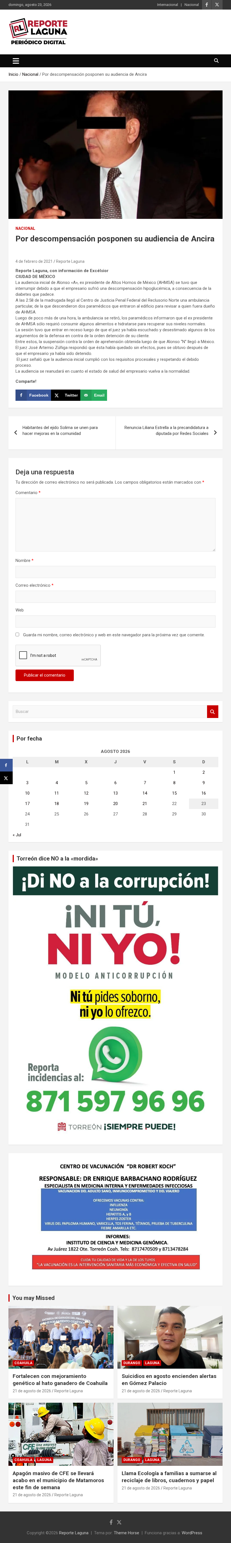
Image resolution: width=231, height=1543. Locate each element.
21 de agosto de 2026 (32, 1391)
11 (56, 793)
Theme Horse (126, 1532)
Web (19, 610)
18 (56, 803)
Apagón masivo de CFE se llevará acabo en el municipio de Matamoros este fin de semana (58, 1480)
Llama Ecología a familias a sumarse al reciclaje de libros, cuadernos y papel (169, 1477)
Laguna (152, 1363)
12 (86, 793)
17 (27, 803)
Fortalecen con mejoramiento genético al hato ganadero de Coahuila (60, 1379)
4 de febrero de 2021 (34, 261)
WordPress (192, 1532)
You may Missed (33, 1298)
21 (145, 803)
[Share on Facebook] (6, 765)
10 (27, 793)
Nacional (192, 5)
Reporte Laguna (70, 261)
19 (86, 803)
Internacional (167, 5)
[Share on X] (6, 778)
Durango (131, 1363)
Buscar (212, 711)
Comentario (28, 492)
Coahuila (23, 1363)
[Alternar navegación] (15, 60)
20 (115, 803)
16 (203, 793)
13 (115, 793)
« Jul (17, 834)
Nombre (24, 560)
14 (145, 793)
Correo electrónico (34, 585)
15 (174, 793)
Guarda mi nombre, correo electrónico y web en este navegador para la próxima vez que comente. (114, 634)
